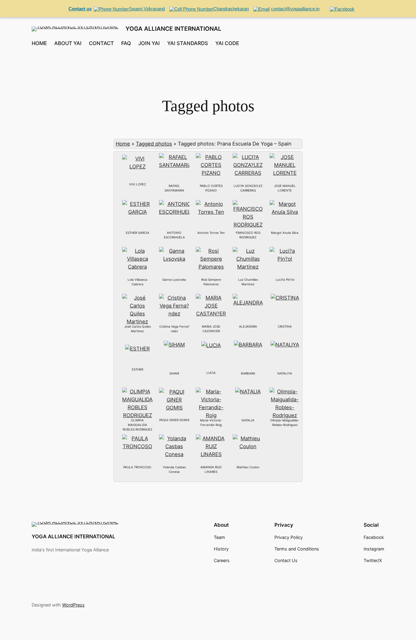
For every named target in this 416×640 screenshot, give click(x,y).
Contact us (80, 8)
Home (123, 144)
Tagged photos (154, 144)
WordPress (73, 604)
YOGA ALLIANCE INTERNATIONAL (173, 28)
